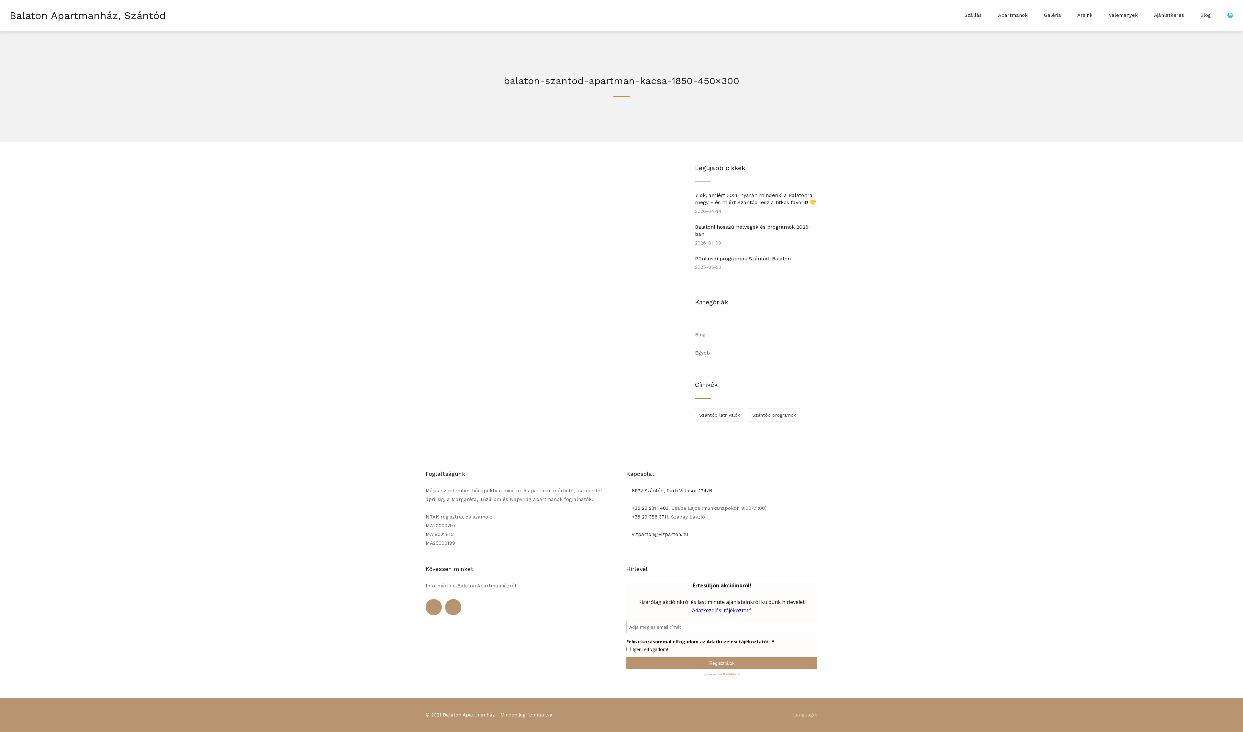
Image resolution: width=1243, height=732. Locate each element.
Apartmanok (1013, 15)
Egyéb (702, 353)
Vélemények (1123, 15)
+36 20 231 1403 (649, 508)
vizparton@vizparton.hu (659, 534)
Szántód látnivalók (719, 415)
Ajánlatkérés (1169, 15)
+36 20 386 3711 (649, 517)
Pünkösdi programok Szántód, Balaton (743, 259)
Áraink (1084, 15)
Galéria (1052, 15)
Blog (1205, 15)
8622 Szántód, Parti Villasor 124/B (671, 491)
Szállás (973, 15)
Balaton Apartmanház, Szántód (88, 15)
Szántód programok (774, 415)
